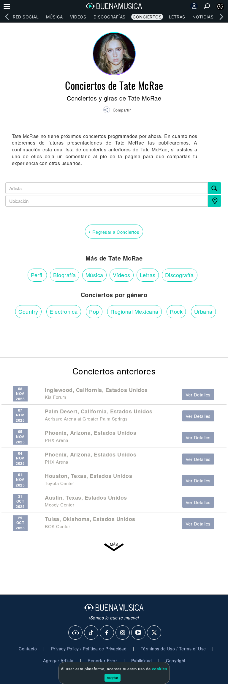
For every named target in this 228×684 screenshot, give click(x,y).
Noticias (202, 16)
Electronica (64, 311)
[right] (221, 16)
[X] (154, 633)
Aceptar (112, 677)
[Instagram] (123, 633)
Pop (94, 311)
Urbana (203, 311)
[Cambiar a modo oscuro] (220, 6)
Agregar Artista (58, 660)
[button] (117, 110)
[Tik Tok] (91, 633)
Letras (177, 16)
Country (28, 311)
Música (54, 16)
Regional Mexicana (134, 311)
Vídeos (78, 16)
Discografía (179, 275)
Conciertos (147, 16)
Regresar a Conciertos (114, 231)
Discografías (110, 16)
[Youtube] (139, 633)
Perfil (37, 275)
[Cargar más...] (114, 547)
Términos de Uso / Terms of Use (173, 649)
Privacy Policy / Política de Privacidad (89, 649)
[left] (6, 16)
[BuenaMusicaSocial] (76, 633)
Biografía (64, 275)
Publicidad (141, 660)
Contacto (28, 649)
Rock (176, 311)
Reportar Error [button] (102, 660)
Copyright (176, 660)
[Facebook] (107, 633)
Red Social (26, 16)
